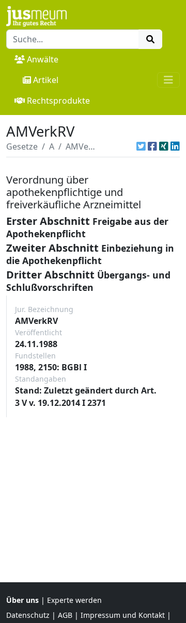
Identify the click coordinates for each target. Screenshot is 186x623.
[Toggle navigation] (168, 80)
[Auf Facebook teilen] (152, 146)
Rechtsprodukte (58, 100)
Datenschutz (28, 615)
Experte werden (74, 600)
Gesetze (22, 146)
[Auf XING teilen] (163, 146)
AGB (65, 615)
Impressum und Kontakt (123, 615)
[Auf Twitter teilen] (141, 146)
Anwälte (42, 59)
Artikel (45, 80)
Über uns (22, 600)
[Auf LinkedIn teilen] (175, 146)
